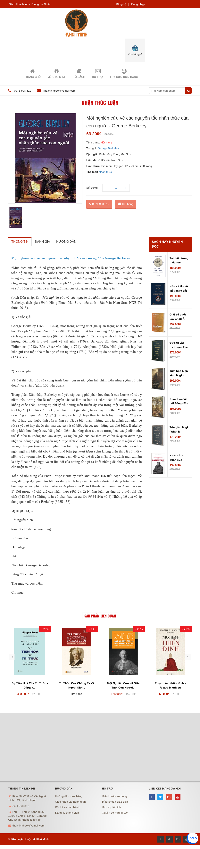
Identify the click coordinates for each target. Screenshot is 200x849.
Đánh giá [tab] (42, 241)
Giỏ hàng (135, 54)
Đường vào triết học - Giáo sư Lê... (179, 345)
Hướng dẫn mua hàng (68, 796)
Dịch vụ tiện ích (111, 807)
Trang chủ (32, 76)
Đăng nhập (138, 4)
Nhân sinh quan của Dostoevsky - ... (178, 458)
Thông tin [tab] (20, 241)
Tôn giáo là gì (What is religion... (179, 430)
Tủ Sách (79, 76)
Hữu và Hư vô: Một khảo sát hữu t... (179, 289)
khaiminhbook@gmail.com (59, 90)
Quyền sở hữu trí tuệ (115, 812)
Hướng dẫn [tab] (66, 241)
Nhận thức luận (100, 102)
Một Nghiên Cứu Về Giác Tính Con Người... (123, 685)
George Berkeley (109, 148)
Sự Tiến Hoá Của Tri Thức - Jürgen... (30, 685)
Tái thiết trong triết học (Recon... (179, 261)
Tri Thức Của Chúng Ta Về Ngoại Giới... (76, 685)
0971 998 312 (100, 203)
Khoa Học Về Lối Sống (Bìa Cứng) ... (179, 401)
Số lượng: (92, 187)
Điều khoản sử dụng (114, 796)
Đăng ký (121, 4)
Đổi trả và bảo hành (67, 807)
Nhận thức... (106, 171)
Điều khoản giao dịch (115, 801)
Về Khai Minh (56, 76)
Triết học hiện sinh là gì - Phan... (179, 373)
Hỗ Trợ (97, 76)
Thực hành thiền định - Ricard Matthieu (170, 685)
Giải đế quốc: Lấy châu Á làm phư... (179, 317)
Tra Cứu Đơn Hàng (124, 76)
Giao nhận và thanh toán (70, 801)
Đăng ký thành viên (67, 812)
